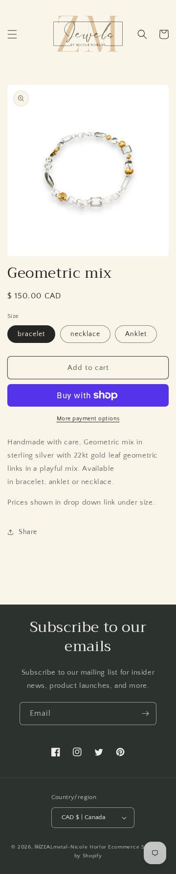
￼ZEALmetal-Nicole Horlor (71, 847)
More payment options (88, 418)
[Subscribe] (145, 713)
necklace (85, 334)
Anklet (136, 334)
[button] (12, 34)
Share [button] (28, 532)
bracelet (31, 334)
